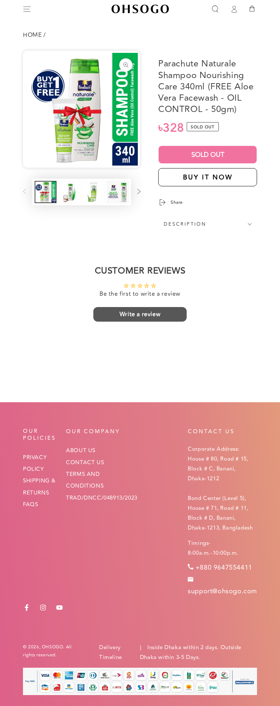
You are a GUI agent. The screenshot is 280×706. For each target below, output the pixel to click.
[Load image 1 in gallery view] (46, 192)
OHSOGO (52, 647)
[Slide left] (24, 192)
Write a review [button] (140, 314)
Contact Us (85, 462)
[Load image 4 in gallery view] (118, 192)
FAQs (30, 504)
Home (32, 35)
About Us (81, 450)
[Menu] (27, 9)
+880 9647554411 (223, 567)
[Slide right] (139, 192)
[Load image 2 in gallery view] (70, 192)
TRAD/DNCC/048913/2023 (101, 498)
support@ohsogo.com (222, 591)
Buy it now (208, 177)
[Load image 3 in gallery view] (94, 192)
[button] (215, 9)
